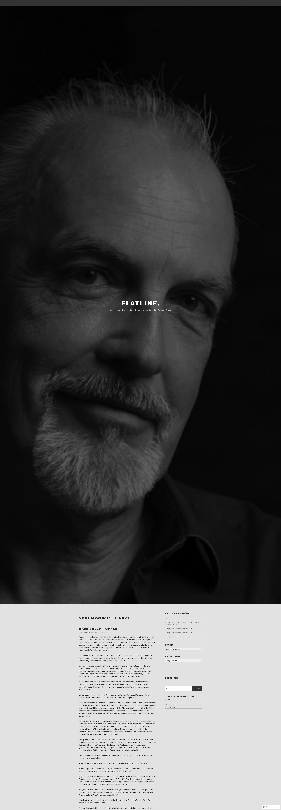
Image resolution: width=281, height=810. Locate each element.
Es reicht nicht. (170, 618)
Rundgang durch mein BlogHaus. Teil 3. (179, 629)
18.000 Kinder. (170, 707)
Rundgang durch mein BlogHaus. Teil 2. (179, 633)
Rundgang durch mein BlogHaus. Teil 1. (179, 637)
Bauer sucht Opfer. (99, 628)
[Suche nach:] (183, 688)
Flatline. (140, 303)
